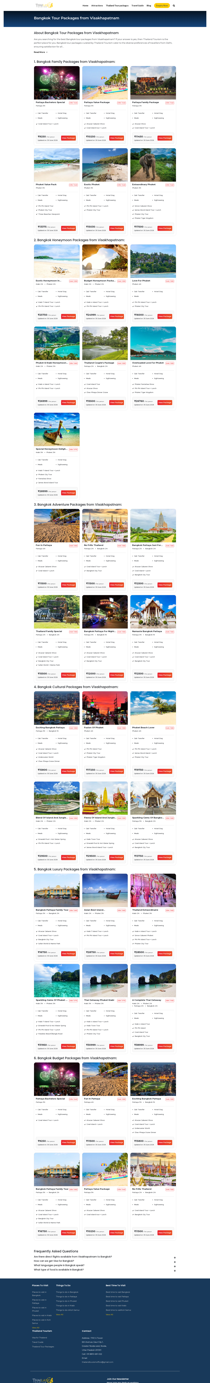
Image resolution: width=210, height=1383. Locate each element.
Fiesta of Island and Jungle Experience (99, 818)
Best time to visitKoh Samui (118, 1310)
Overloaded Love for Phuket (148, 363)
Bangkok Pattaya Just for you (146, 545)
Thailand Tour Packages (43, 1346)
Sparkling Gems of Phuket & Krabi (51, 1000)
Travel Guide (37, 1342)
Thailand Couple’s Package (99, 363)
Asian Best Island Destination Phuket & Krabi (99, 910)
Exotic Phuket (92, 184)
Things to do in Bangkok (67, 1292)
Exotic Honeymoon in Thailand (48, 281)
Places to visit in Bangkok (39, 1293)
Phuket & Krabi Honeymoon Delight (51, 363)
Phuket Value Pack (46, 184)
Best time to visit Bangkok (118, 1292)
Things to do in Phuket (66, 1301)
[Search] (174, 5)
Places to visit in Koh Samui (41, 1321)
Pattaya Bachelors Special (50, 102)
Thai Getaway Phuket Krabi (99, 1000)
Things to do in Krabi (65, 1305)
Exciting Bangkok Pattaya (50, 727)
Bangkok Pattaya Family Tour (52, 910)
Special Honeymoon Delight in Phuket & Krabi (51, 449)
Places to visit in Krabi (42, 1315)
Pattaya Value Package (97, 102)
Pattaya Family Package (145, 102)
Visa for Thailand (39, 1337)
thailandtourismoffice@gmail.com (97, 1362)
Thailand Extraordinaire (145, 910)
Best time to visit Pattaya (117, 1296)
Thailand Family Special (49, 631)
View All (35, 1328)
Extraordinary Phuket (144, 184)
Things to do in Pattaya (66, 1296)
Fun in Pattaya (44, 545)
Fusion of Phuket (93, 727)
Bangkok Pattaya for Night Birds (99, 631)
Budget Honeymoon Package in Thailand (100, 281)
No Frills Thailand (93, 545)
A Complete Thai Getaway (146, 1000)
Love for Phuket (141, 281)
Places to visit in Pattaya (39, 1301)
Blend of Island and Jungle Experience (51, 818)
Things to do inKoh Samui (67, 1310)
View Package (68, 138)
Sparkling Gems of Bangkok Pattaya (148, 818)
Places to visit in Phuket (39, 1309)
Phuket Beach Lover (143, 727)
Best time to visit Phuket (117, 1301)
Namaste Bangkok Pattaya (147, 631)
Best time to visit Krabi (116, 1305)
